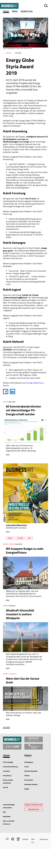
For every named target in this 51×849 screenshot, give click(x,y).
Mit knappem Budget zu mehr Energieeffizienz (25, 550)
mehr (8, 455)
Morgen (26, 789)
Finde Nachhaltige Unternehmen (8, 806)
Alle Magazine (28, 762)
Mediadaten (7, 816)
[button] (7, 11)
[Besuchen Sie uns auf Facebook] (12, 839)
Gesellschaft (7, 783)
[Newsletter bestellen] (7, 839)
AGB (4, 812)
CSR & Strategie (8, 762)
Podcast (26, 775)
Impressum (44, 839)
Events (26, 766)
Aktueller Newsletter (30, 771)
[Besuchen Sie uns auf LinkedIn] (18, 839)
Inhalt (10, 538)
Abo (29, 538)
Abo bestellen (28, 780)
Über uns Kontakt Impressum (8, 822)
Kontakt (25, 839)
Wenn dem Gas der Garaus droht (22, 680)
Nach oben (6, 727)
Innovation (6, 771)
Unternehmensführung (10, 766)
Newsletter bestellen (31, 784)
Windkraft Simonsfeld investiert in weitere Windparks (20, 614)
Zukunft (5, 787)
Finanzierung (7, 775)
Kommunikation (8, 780)
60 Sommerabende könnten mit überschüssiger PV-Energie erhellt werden (23, 410)
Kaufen (20, 538)
